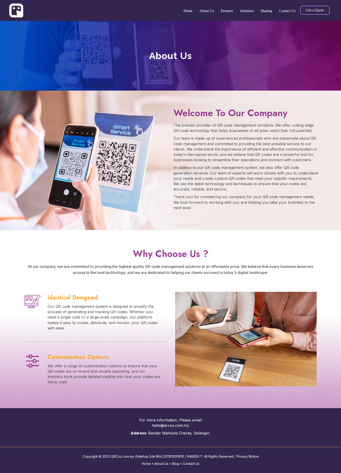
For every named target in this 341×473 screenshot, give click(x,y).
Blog (175, 464)
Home (146, 464)
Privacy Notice (247, 456)
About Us (161, 464)
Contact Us (191, 464)
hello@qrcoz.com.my (170, 425)
